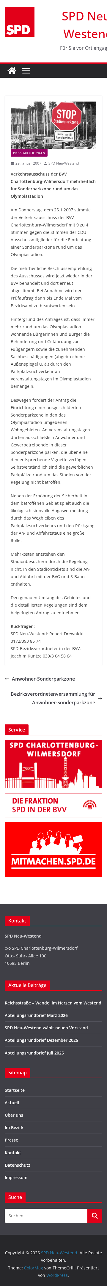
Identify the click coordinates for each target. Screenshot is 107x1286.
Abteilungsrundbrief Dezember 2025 (41, 1040)
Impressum (16, 1177)
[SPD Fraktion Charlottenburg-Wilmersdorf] (53, 797)
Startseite (15, 1090)
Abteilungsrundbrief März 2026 (36, 1015)
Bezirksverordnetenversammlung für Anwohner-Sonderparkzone (53, 698)
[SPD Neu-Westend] (12, 71)
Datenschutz (17, 1165)
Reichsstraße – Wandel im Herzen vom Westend (53, 1003)
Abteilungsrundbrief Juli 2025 (34, 1053)
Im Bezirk (14, 1127)
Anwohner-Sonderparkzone (43, 679)
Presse (11, 1140)
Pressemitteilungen (29, 153)
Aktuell (12, 1102)
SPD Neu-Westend (63, 163)
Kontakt (13, 1152)
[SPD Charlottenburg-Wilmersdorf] (53, 743)
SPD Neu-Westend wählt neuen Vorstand (46, 1028)
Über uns (14, 1115)
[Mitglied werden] (53, 826)
